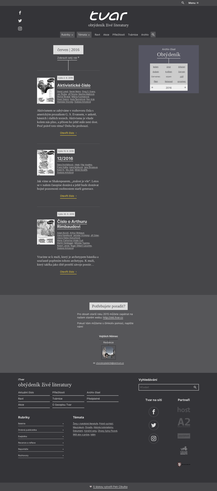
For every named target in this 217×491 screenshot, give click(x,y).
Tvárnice (133, 34)
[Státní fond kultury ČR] (184, 464)
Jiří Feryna (72, 94)
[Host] (184, 410)
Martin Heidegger (65, 243)
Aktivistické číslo (73, 85)
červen (181, 71)
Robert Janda (63, 245)
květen (168, 71)
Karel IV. (61, 170)
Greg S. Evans (88, 91)
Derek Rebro (75, 91)
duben (156, 71)
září (181, 76)
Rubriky (66, 34)
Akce (106, 34)
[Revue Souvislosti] (184, 436)
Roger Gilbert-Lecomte (81, 245)
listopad (169, 81)
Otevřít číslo (67, 132)
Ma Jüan (70, 170)
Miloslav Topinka (81, 243)
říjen (156, 81)
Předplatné (93, 398)
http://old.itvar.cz (113, 317)
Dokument (78, 430)
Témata (83, 34)
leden (155, 67)
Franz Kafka (62, 167)
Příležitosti (118, 34)
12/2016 (65, 158)
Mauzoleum (78, 427)
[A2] (184, 423)
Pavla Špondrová (77, 99)
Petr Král (90, 99)
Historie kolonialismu (103, 427)
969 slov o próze (81, 434)
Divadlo (88, 427)
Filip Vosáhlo (86, 164)
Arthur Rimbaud (77, 233)
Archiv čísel (93, 392)
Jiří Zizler (95, 235)
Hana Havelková (64, 235)
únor (169, 67)
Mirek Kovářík (81, 170)
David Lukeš (62, 91)
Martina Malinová (86, 94)
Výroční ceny (90, 430)
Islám (93, 434)
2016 (169, 87)
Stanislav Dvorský (65, 102)
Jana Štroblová (90, 167)
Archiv (145, 34)
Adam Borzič (63, 233)
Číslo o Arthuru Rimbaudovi (72, 224)
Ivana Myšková (76, 167)
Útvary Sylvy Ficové (107, 430)
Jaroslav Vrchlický (81, 235)
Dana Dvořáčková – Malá (68, 164)
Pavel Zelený (63, 99)
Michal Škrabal (63, 96)
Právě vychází (106, 423)
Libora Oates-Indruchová (68, 238)
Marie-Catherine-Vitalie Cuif (70, 240)
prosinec (182, 81)
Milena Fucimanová (80, 96)
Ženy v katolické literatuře (85, 423)
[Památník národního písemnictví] (184, 450)
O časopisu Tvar (61, 404)
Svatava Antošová (82, 102)
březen (181, 67)
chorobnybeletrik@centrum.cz (110, 363)
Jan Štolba (62, 94)
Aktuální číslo (26, 392)
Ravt (97, 34)
